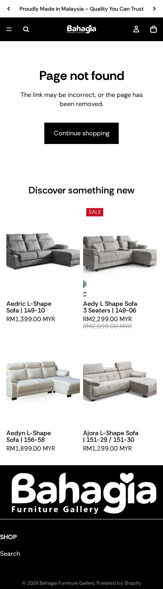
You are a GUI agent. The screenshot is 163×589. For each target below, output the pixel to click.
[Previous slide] (8, 8)
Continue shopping (81, 133)
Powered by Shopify (119, 583)
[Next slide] (154, 8)
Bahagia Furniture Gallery (67, 583)
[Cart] (153, 29)
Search (10, 554)
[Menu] (9, 29)
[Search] (26, 29)
